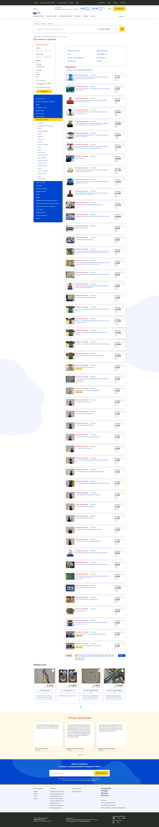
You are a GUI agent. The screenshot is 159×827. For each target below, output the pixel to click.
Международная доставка (56, 805)
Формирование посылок (56, 796)
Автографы (40, 123)
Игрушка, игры (40, 113)
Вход (109, 8)
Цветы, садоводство (41, 215)
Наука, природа (41, 152)
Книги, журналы (40, 116)
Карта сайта (103, 800)
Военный (40, 133)
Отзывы (115, 2)
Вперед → (121, 655)
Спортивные (101, 57)
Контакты (122, 2)
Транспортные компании (56, 798)
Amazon (43, 23)
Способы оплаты (62, 2)
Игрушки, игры (41, 139)
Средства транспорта (43, 171)
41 (76, 658)
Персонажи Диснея (42, 157)
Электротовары (41, 178)
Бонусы (39, 128)
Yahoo (36, 23)
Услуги (109, 2)
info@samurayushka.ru (85, 821)
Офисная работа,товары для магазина (46, 200)
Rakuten (50, 23)
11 (96, 655)
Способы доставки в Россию (57, 794)
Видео (37, 104)
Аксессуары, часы (41, 98)
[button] (78, 707)
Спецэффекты (102, 54)
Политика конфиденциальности (89, 780)
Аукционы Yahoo (39, 16)
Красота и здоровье (41, 188)
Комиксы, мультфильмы (75, 57)
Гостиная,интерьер (41, 107)
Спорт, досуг (39, 209)
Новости (36, 2)
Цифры (39, 176)
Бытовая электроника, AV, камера (45, 101)
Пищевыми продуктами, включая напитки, (47, 203)
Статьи (92, 16)
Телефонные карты (42, 173)
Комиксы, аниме (40, 182)
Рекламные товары (42, 165)
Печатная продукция (42, 160)
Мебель (39, 149)
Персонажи (71, 61)
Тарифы (85, 16)
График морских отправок (48, 2)
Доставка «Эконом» (55, 803)
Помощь (121, 16)
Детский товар (40, 110)
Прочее (38, 218)
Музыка (38, 197)
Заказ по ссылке (51, 16)
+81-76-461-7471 (72, 821)
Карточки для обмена (43, 144)
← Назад (68, 655)
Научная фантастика (42, 155)
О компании (101, 2)
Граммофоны (41, 136)
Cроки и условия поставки (56, 800)
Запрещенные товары (55, 807)
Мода (37, 194)
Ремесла (40, 168)
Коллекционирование (42, 119)
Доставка (78, 16)
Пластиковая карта (77, 791)
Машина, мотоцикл (41, 191)
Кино (69, 54)
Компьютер (39, 185)
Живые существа (73, 50)
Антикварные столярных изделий (46, 125)
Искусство (40, 141)
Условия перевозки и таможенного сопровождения (113, 807)
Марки (39, 147)
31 (109, 655)
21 (102, 655)
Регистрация (119, 8)
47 (82, 658)
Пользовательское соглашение (108, 805)
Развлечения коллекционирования (45, 206)
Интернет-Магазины (65, 16)
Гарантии (71, 2)
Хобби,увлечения (40, 212)
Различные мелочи (42, 163)
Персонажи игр (102, 50)
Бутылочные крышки (43, 131)
